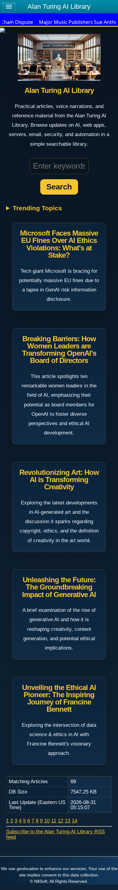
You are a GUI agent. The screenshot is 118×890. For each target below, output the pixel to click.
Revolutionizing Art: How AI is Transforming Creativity (59, 479)
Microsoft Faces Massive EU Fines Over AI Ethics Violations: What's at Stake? (59, 244)
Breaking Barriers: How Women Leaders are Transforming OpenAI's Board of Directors (59, 350)
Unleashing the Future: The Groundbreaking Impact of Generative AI (59, 587)
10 (47, 821)
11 (53, 821)
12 (60, 821)
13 (67, 821)
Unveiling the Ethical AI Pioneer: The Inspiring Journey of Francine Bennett (59, 698)
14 (74, 821)
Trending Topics (37, 208)
